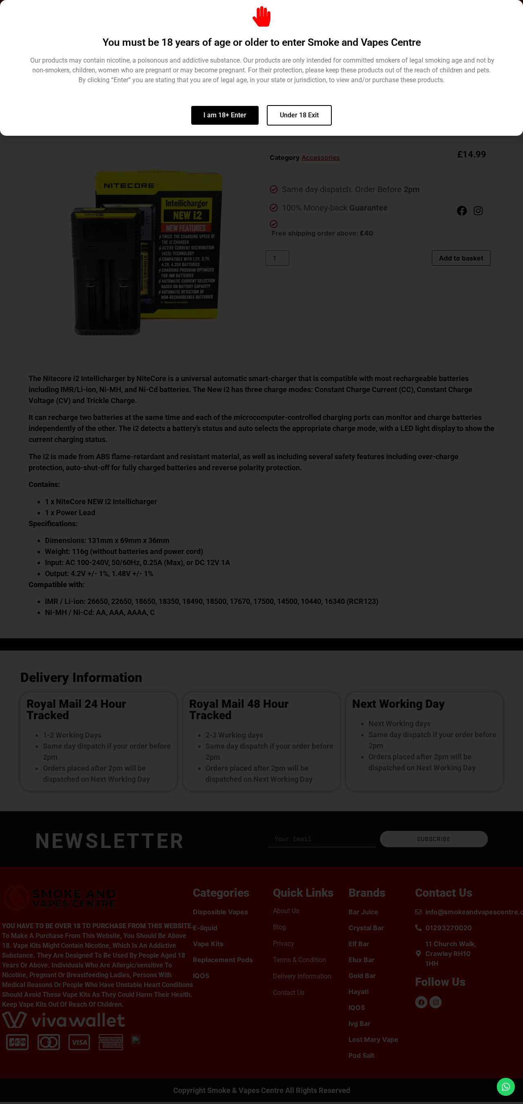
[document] (261, 552)
